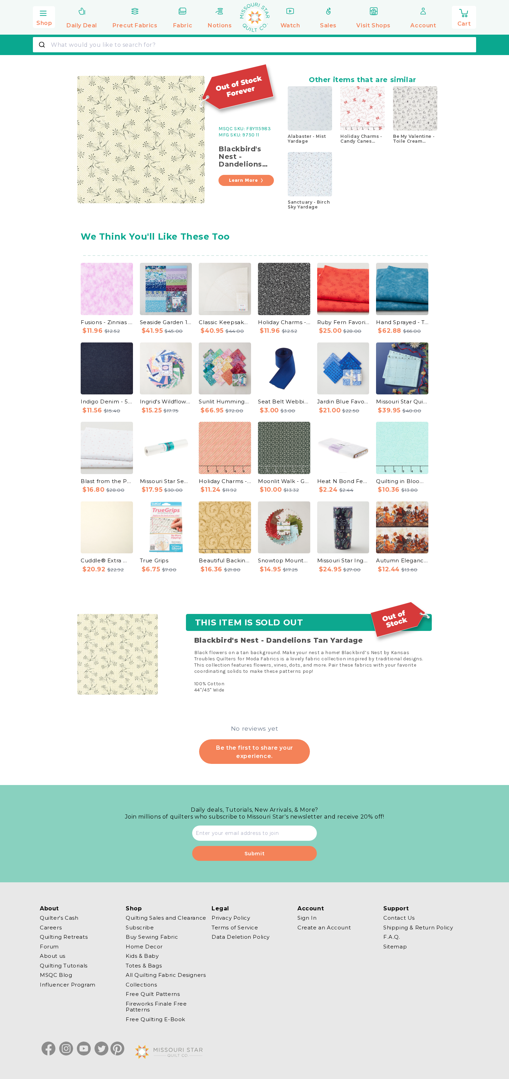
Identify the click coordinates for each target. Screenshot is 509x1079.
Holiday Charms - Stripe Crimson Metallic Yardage (225, 481)
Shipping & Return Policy (418, 927)
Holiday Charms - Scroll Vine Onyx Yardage (284, 322)
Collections (141, 984)
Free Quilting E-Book (155, 1019)
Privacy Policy (231, 918)
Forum (49, 946)
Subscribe (140, 927)
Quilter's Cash (59, 918)
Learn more (243, 180)
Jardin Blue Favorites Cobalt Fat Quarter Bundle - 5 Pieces (343, 401)
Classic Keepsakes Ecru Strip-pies (225, 322)
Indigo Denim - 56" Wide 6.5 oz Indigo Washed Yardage (107, 401)
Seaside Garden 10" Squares (166, 322)
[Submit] (43, 44)
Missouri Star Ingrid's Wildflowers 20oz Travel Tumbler (343, 560)
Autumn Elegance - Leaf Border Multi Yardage (402, 560)
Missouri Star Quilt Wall (402, 401)
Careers (51, 927)
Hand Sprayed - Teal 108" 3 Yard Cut (402, 322)
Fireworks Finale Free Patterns (156, 1006)
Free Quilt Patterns (153, 994)
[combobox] (254, 44)
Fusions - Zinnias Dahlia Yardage (107, 322)
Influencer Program (68, 984)
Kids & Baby (142, 956)
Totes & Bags (144, 965)
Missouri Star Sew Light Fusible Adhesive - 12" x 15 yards (166, 481)
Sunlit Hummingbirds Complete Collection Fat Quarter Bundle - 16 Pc (225, 401)
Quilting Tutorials (64, 965)
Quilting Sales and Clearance (166, 918)
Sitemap (395, 946)
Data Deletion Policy (241, 937)
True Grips (154, 560)
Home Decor (144, 946)
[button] (44, 16)
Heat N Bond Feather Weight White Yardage (343, 481)
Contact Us (399, 918)
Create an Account (324, 927)
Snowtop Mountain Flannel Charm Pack (284, 560)
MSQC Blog (56, 975)
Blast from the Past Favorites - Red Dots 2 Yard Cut (107, 481)
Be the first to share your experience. (254, 751)
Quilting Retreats (64, 937)
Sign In (306, 918)
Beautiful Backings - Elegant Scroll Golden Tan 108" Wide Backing (225, 560)
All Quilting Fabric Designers (166, 975)
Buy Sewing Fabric (152, 937)
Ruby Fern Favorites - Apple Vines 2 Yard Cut (343, 322)
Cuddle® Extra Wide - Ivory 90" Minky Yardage (107, 560)
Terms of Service (235, 927)
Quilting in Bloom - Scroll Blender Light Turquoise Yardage (402, 481)
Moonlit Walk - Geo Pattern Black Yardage (284, 481)
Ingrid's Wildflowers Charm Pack (166, 401)
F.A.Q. (391, 937)
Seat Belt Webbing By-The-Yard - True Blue (284, 401)
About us (52, 956)
